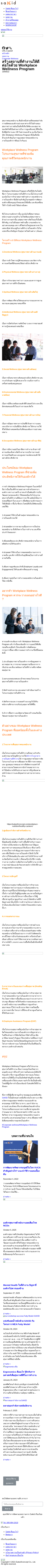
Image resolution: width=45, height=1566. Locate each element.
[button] (11, 1479)
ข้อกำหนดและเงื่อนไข (14, 1555)
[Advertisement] (22, 95)
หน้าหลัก (5, 53)
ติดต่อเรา (9, 1535)
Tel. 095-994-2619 (10, 1523)
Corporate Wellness (10, 59)
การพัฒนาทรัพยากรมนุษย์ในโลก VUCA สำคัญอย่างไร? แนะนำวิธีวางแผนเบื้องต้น (21, 1170)
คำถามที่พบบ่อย (12, 20)
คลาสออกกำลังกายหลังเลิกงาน (17, 1406)
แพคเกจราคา (11, 14)
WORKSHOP (11, 25)
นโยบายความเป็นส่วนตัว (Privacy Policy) (22, 1553)
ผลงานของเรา (11, 23)
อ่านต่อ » (6, 1197)
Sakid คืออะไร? (12, 8)
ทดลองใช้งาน (6, 30)
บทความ (9, 17)
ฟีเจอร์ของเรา (11, 11)
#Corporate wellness (10, 1125)
